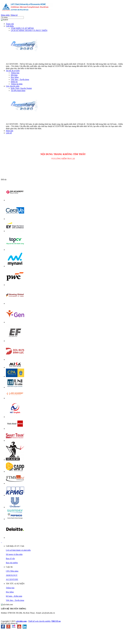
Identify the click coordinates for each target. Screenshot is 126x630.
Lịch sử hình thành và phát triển (18, 550)
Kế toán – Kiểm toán (14, 596)
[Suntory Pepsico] (15, 519)
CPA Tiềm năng (12, 571)
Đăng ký (14, 15)
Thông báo (10, 588)
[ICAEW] (15, 460)
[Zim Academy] (15, 200)
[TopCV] (15, 250)
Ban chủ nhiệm (12, 563)
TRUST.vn (56, 621)
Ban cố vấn (10, 558)
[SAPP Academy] (15, 471)
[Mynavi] (15, 266)
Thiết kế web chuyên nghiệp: (39, 621)
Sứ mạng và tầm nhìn (14, 554)
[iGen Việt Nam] (15, 322)
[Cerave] (15, 219)
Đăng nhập (5, 15)
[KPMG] (15, 495)
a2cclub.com (21, 621)
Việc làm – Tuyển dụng (15, 600)
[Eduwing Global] (15, 303)
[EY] (15, 231)
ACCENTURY (12, 579)
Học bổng (10, 592)
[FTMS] (15, 483)
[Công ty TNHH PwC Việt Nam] (15, 285)
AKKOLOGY (11, 575)
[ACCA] (15, 429)
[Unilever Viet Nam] (15, 507)
